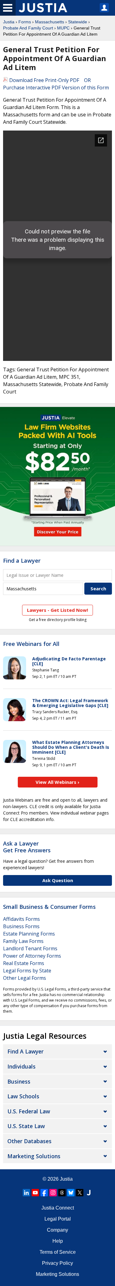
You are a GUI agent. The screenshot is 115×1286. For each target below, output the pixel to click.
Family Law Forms (23, 941)
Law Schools (23, 1096)
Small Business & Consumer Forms (49, 906)
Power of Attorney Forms (32, 955)
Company (57, 1230)
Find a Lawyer (21, 560)
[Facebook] (44, 1192)
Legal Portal (57, 1219)
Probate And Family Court (28, 27)
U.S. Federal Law (28, 1111)
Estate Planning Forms (29, 933)
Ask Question (57, 880)
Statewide (77, 21)
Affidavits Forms (21, 919)
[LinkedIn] (26, 1192)
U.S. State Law (26, 1126)
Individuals (21, 1066)
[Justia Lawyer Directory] (88, 1192)
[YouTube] (35, 1192)
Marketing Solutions (33, 1156)
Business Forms (21, 926)
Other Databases (29, 1141)
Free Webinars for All (31, 644)
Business (18, 1081)
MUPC (63, 27)
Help (57, 1241)
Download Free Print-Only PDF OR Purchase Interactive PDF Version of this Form (56, 84)
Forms (24, 21)
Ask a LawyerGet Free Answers (27, 847)
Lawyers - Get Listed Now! (57, 610)
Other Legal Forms (24, 978)
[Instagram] (53, 1192)
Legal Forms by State (27, 970)
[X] (79, 1192)
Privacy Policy (57, 1263)
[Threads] (62, 1192)
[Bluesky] (71, 1192)
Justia (8, 21)
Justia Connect (57, 1207)
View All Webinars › (57, 782)
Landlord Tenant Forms (30, 948)
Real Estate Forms (23, 963)
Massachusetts (49, 21)
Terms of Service (58, 1252)
